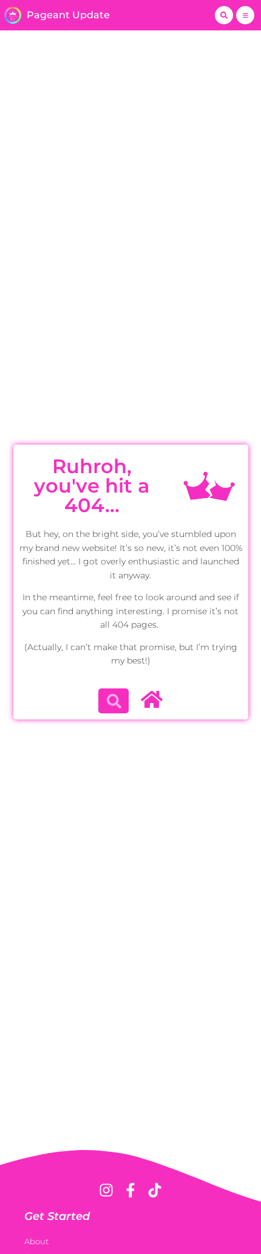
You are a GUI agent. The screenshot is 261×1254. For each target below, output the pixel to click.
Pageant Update (68, 15)
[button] (224, 15)
